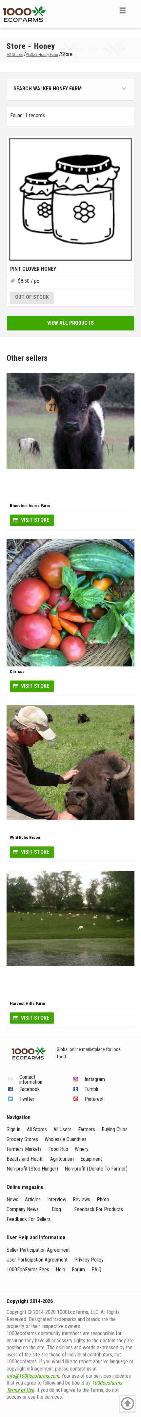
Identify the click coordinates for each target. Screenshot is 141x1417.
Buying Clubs (115, 1129)
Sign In (13, 1129)
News (12, 1199)
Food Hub (58, 1149)
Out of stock (32, 297)
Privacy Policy (89, 1260)
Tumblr (92, 1089)
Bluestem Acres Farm (30, 505)
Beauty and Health (25, 1159)
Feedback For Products (98, 1209)
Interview (56, 1199)
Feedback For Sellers (28, 1219)
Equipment (91, 1159)
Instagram (95, 1079)
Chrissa (17, 671)
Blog (56, 1209)
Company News (23, 1209)
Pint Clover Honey (33, 269)
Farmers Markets (24, 1149)
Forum (78, 1269)
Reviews (81, 1199)
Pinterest (94, 1099)
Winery (82, 1149)
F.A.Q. (96, 1269)
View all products (70, 323)
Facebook (29, 1089)
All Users (62, 1129)
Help (60, 1269)
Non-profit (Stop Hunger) (32, 1169)
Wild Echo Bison (25, 837)
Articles (33, 1199)
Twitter (26, 1099)
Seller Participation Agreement (38, 1250)
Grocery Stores (22, 1139)
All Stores (37, 1129)
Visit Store (35, 520)
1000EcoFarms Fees (28, 1269)
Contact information (30, 1079)
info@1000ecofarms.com (33, 1376)
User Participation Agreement (37, 1260)
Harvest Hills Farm (27, 1003)
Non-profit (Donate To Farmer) (96, 1169)
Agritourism (62, 1159)
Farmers (86, 1129)
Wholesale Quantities (66, 1139)
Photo (103, 1199)
